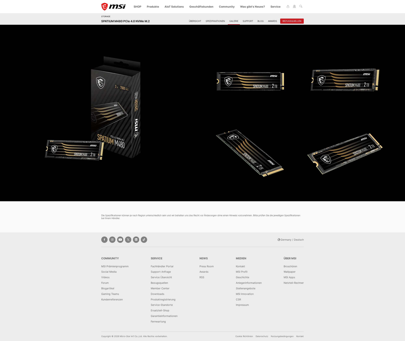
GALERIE (233, 21)
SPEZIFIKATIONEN (215, 21)
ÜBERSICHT (195, 21)
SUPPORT (248, 21)
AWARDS (272, 21)
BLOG (261, 21)
